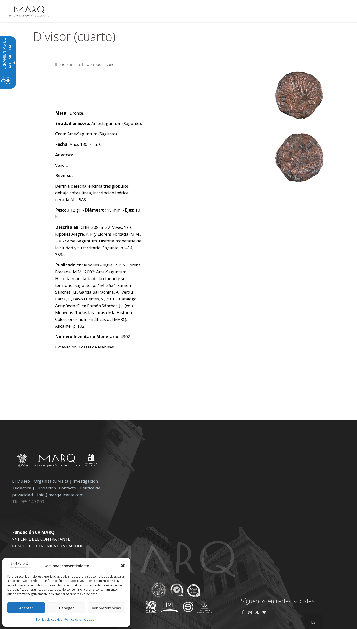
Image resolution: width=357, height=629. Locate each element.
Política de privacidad (79, 619)
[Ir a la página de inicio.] (29, 11)
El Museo (21, 481)
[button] (122, 565)
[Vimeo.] (264, 612)
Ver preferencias (106, 607)
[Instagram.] (250, 612)
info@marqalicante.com (60, 494)
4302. (93, 336)
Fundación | (47, 488)
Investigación (85, 481)
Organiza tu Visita (51, 481)
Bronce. (69, 113)
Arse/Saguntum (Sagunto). (98, 123)
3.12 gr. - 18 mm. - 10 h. (97, 213)
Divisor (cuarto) (74, 36)
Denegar (66, 607)
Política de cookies (49, 619)
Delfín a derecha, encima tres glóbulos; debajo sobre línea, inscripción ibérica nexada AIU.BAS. (92, 192)
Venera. (62, 165)
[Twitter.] (257, 612)
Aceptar (26, 607)
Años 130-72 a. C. (78, 144)
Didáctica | (24, 488)
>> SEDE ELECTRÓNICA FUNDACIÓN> (48, 546)
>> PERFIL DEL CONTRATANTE (41, 539)
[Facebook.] (243, 612)
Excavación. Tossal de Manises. (85, 347)
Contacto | (69, 488)
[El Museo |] (299, 180)
